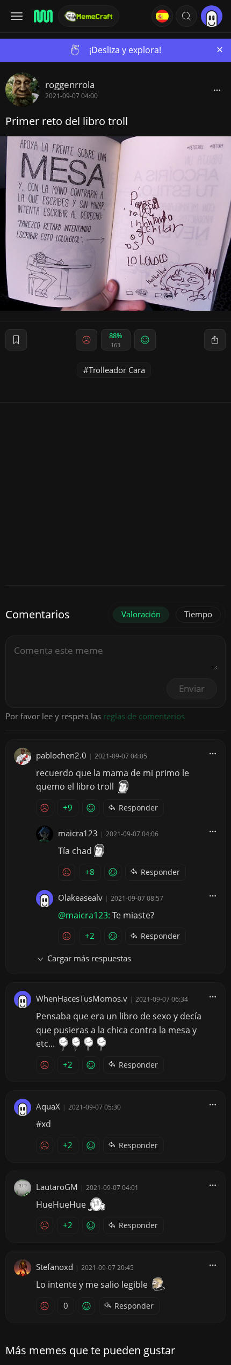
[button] (186, 16)
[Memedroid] (42, 16)
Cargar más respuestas (89, 958)
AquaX (48, 1106)
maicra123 (78, 833)
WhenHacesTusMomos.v (81, 998)
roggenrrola (70, 84)
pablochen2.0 (61, 755)
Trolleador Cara (117, 369)
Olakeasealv (80, 897)
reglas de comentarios (144, 716)
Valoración (141, 614)
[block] (217, 89)
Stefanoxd (54, 1266)
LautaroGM (57, 1186)
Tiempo (198, 614)
